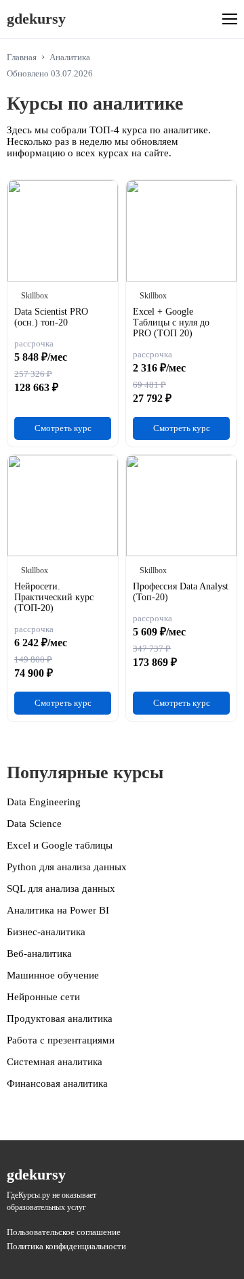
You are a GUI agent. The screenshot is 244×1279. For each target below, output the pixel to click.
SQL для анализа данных (61, 888)
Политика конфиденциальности (66, 1246)
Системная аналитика (54, 1061)
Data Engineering (44, 801)
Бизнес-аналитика (46, 931)
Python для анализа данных (67, 866)
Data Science (34, 823)
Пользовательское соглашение (64, 1232)
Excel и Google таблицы (60, 845)
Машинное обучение (53, 975)
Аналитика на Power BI (58, 910)
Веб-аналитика (39, 953)
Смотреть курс (63, 428)
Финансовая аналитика (57, 1083)
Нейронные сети (43, 996)
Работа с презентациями (61, 1040)
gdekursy (36, 18)
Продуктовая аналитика (60, 1018)
